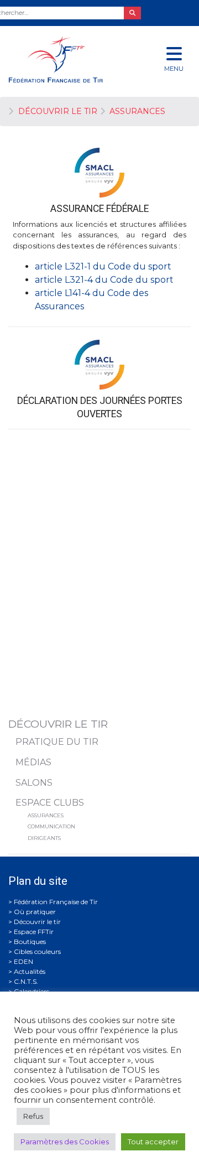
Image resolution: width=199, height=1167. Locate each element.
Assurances (46, 815)
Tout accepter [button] (153, 1141)
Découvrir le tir (57, 111)
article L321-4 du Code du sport (104, 279)
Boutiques (30, 941)
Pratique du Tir (56, 741)
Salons (34, 782)
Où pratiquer (35, 911)
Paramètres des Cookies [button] (64, 1141)
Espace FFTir (34, 931)
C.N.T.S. (26, 981)
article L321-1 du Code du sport (103, 266)
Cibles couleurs (37, 951)
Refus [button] (33, 1116)
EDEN (23, 961)
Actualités (29, 971)
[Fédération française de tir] (66, 59)
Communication (51, 826)
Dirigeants (44, 838)
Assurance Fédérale (99, 208)
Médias (33, 762)
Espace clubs (49, 802)
